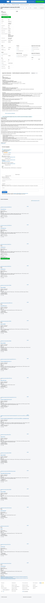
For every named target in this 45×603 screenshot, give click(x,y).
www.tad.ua (3, 160)
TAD (8, 19)
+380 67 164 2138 (12, 159)
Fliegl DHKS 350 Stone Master (6, 473)
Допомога (2, 586)
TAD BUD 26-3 (3, 269)
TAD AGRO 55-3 (3, 228)
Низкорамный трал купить (11, 578)
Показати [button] (8, 159)
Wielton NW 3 (3, 436)
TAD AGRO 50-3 (3, 209)
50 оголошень (7, 150)
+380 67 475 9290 (12, 163)
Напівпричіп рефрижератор (24, 576)
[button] (23, 8)
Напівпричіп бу (3, 576)
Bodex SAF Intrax (3, 380)
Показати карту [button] (17, 174)
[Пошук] (11, 1)
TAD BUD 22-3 (3, 247)
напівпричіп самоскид (9, 23)
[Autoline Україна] (3, 1)
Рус (3, 591)
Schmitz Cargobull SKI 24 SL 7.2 (6, 361)
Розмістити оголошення (5, 258)
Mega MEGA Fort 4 (4, 305)
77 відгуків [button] (9, 152)
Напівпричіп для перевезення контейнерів (7, 577)
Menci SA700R (3, 324)
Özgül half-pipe (3, 566)
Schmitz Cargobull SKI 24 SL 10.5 (6, 399)
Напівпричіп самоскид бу (16, 576)
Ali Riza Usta (3, 546)
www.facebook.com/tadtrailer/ (6, 161)
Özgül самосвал (3, 510)
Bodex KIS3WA (3, 287)
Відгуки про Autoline (14, 589)
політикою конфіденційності (17, 193)
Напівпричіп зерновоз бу (8, 576)
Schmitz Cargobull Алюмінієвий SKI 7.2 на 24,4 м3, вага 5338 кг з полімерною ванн (15, 418)
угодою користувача (25, 193)
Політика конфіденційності (15, 586)
